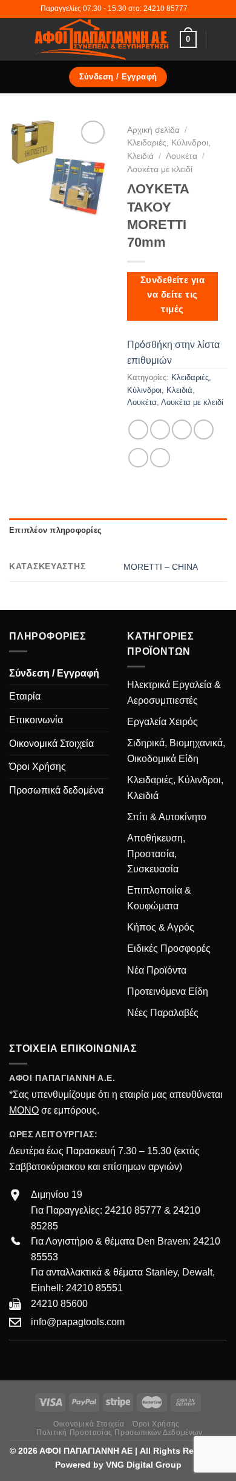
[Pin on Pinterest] (138, 458)
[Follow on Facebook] (16, 1357)
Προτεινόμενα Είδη (167, 991)
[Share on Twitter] (182, 430)
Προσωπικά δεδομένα (56, 790)
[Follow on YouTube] (60, 1357)
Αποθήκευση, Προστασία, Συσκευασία (156, 853)
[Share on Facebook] (160, 430)
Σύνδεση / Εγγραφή (54, 673)
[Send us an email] (46, 1357)
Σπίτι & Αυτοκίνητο (166, 817)
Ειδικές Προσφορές (169, 948)
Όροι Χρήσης (37, 766)
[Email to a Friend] (204, 430)
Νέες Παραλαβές (162, 1013)
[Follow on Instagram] (31, 1357)
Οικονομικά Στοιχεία (51, 743)
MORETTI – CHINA (160, 567)
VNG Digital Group (144, 1464)
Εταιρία (25, 696)
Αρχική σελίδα (153, 130)
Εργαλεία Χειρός (162, 722)
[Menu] (16, 39)
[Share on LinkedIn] (160, 458)
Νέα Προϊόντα (156, 970)
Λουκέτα (181, 156)
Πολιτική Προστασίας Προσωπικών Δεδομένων (119, 1432)
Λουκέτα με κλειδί (159, 169)
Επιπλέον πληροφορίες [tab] (55, 530)
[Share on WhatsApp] (138, 430)
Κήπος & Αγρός (160, 927)
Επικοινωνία (36, 720)
